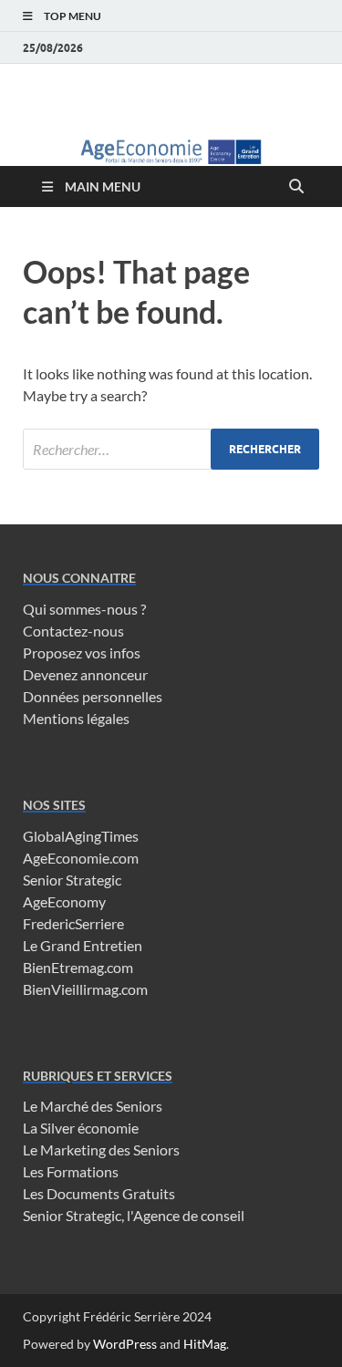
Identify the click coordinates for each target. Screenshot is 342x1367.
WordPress (125, 1343)
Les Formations (71, 1171)
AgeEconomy (64, 901)
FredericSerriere (73, 923)
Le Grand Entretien (82, 945)
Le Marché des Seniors (92, 1105)
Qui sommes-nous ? (84, 608)
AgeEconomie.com (81, 857)
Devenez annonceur (85, 674)
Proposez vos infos (81, 652)
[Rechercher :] (171, 449)
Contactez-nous (73, 630)
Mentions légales (76, 718)
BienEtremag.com (78, 967)
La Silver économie (81, 1127)
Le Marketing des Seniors (101, 1149)
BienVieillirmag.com (85, 989)
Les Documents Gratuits (99, 1193)
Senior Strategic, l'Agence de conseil (133, 1215)
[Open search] (296, 187)
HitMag (204, 1343)
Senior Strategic (72, 879)
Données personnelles (92, 696)
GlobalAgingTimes (81, 835)
